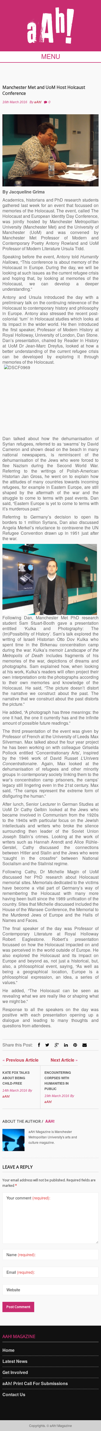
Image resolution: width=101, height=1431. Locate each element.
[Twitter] (47, 1045)
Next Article (64, 1060)
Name (21, 1254)
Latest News (14, 1361)
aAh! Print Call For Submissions (35, 1383)
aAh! (37, 102)
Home (8, 1350)
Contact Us (13, 1394)
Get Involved (15, 1372)
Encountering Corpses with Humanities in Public (57, 1080)
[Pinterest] (75, 1045)
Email (20, 1272)
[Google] (57, 1045)
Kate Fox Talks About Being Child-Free (16, 1078)
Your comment (28, 1198)
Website (13, 1289)
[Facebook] (39, 1045)
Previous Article (20, 1060)
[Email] (84, 1045)
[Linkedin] (66, 1045)
